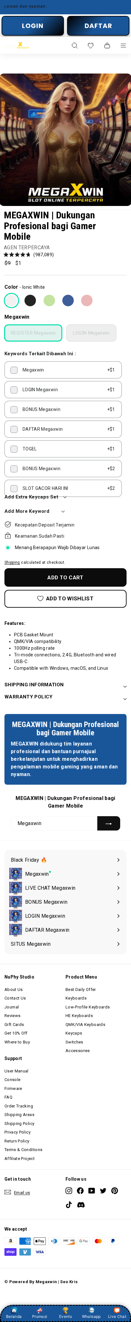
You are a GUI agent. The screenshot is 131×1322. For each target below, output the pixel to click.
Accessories (78, 1050)
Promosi (39, 1316)
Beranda (14, 1316)
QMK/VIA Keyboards (85, 1024)
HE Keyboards (79, 1015)
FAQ (8, 1097)
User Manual (16, 1071)
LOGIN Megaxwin (91, 333)
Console (12, 1079)
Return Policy (17, 1141)
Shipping (12, 562)
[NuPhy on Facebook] (80, 1190)
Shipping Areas (19, 1114)
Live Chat (117, 1316)
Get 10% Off (16, 1033)
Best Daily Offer (81, 989)
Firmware (13, 1088)
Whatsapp (91, 1316)
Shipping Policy (19, 1123)
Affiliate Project (19, 1158)
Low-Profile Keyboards (88, 1007)
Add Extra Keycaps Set (31, 497)
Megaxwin (17, 317)
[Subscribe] (108, 823)
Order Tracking (18, 1106)
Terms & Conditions (23, 1149)
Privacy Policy (17, 1132)
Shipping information (34, 685)
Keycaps (74, 1033)
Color (11, 287)
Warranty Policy (28, 697)
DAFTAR (98, 25)
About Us (13, 989)
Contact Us (15, 998)
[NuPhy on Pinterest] (114, 1190)
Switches (74, 1042)
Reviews (12, 1015)
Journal (11, 1007)
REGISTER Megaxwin (33, 333)
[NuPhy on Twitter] (103, 1190)
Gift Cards (14, 1024)
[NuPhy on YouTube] (91, 1190)
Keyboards (76, 998)
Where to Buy (17, 1042)
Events (65, 1316)
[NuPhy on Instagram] (69, 1190)
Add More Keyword (26, 511)
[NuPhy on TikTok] (69, 1204)
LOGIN (33, 25)
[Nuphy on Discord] (81, 1206)
